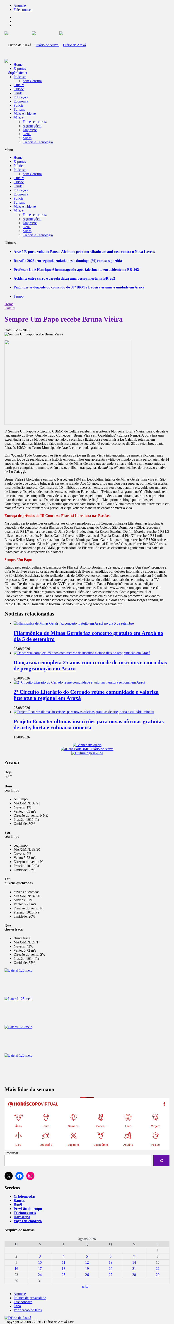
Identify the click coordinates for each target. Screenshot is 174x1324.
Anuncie (20, 5)
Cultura (19, 85)
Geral (27, 134)
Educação (21, 97)
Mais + (19, 118)
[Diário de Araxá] (59, 45)
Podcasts (20, 77)
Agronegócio (32, 126)
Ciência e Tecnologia (38, 142)
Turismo (19, 109)
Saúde (18, 93)
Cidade (19, 89)
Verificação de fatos (28, 1310)
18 (63, 1268)
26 (87, 1275)
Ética (17, 1306)
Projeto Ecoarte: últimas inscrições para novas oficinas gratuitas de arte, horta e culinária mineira (89, 724)
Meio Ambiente (25, 113)
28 (134, 1275)
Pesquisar (11, 1153)
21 (134, 1268)
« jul (85, 1286)
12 (87, 1262)
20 (110, 1268)
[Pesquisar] (161, 1160)
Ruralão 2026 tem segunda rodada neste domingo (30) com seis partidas (68, 261)
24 (40, 1275)
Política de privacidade (30, 1298)
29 (158, 1275)
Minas (27, 138)
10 (40, 1262)
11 (63, 1262)
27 (110, 1275)
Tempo (19, 296)
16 (16, 1268)
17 (40, 1268)
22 (158, 1268)
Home (9, 304)
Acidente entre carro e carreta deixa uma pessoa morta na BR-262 (64, 278)
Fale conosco (23, 10)
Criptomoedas (24, 1196)
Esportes (20, 69)
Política (19, 73)
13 (110, 1262)
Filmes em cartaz (35, 122)
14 (134, 1262)
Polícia (18, 105)
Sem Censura (32, 81)
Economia (21, 101)
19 (87, 1268)
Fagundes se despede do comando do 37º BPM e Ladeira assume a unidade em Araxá (79, 287)
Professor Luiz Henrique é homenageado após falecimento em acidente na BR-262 (76, 269)
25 (63, 1275)
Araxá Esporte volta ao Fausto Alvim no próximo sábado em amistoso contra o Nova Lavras (84, 252)
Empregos (30, 130)
